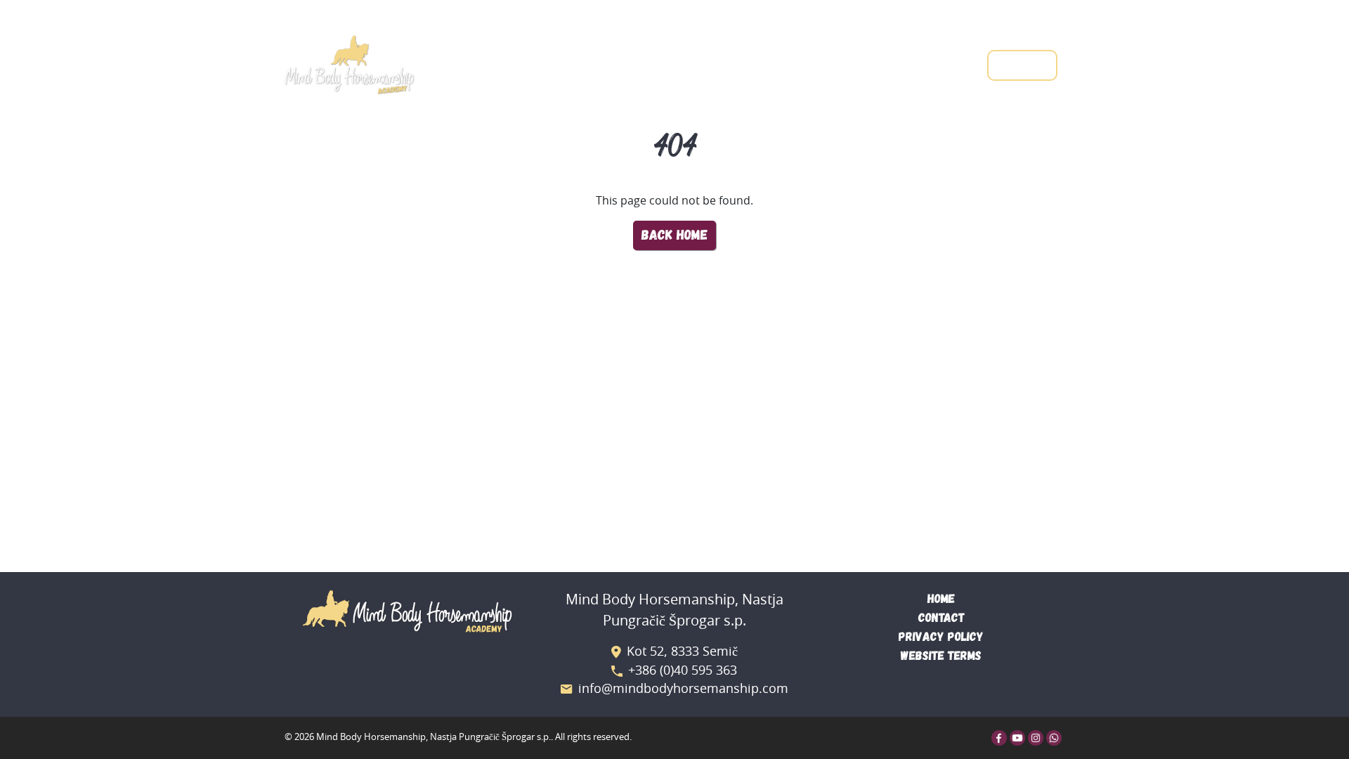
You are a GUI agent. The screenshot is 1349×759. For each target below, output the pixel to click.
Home (757, 63)
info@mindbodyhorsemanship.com (683, 689)
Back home (674, 235)
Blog (812, 63)
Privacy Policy (941, 637)
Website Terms (941, 656)
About (870, 63)
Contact (941, 63)
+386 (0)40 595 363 (682, 671)
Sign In (1022, 65)
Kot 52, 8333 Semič (682, 652)
